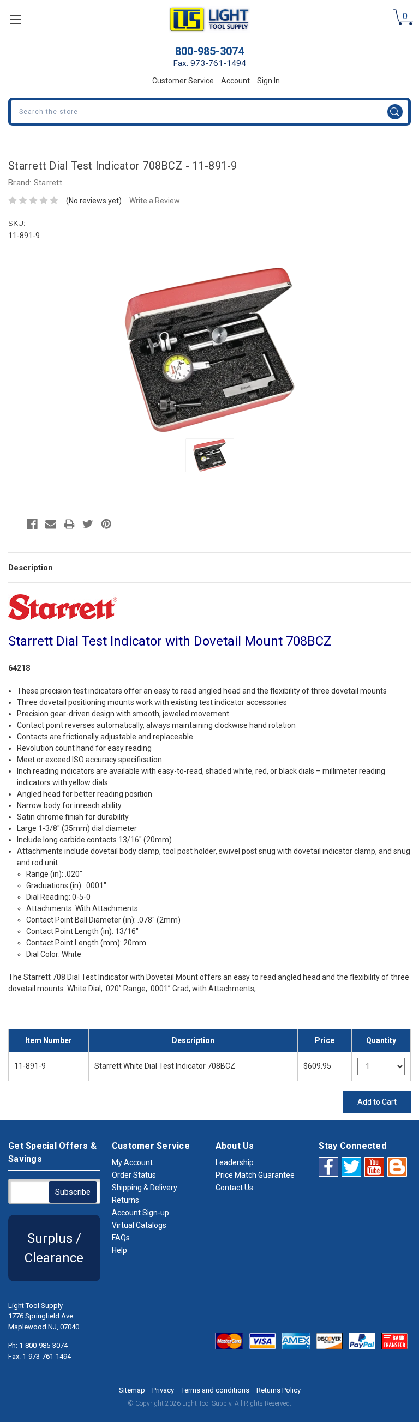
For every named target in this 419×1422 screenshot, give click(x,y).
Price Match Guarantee (255, 1175)
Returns (125, 1200)
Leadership (235, 1162)
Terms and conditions (215, 1390)
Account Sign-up (140, 1212)
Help (119, 1250)
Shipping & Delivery (144, 1187)
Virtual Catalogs (139, 1225)
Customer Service (183, 80)
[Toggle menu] (15, 19)
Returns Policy (278, 1390)
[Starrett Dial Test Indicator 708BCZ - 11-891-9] (210, 455)
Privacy (163, 1390)
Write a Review (154, 200)
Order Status (134, 1175)
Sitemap (132, 1390)
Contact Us (234, 1187)
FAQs (121, 1237)
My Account (132, 1162)
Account (235, 80)
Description (30, 568)
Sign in (268, 80)
